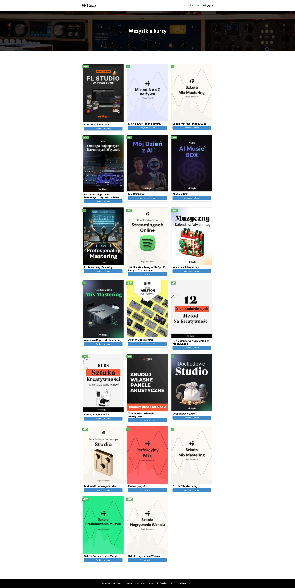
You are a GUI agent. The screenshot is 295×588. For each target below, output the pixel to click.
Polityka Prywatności (183, 583)
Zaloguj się (208, 5)
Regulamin (164, 583)
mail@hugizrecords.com (143, 583)
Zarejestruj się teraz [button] (103, 128)
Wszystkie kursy (191, 5)
